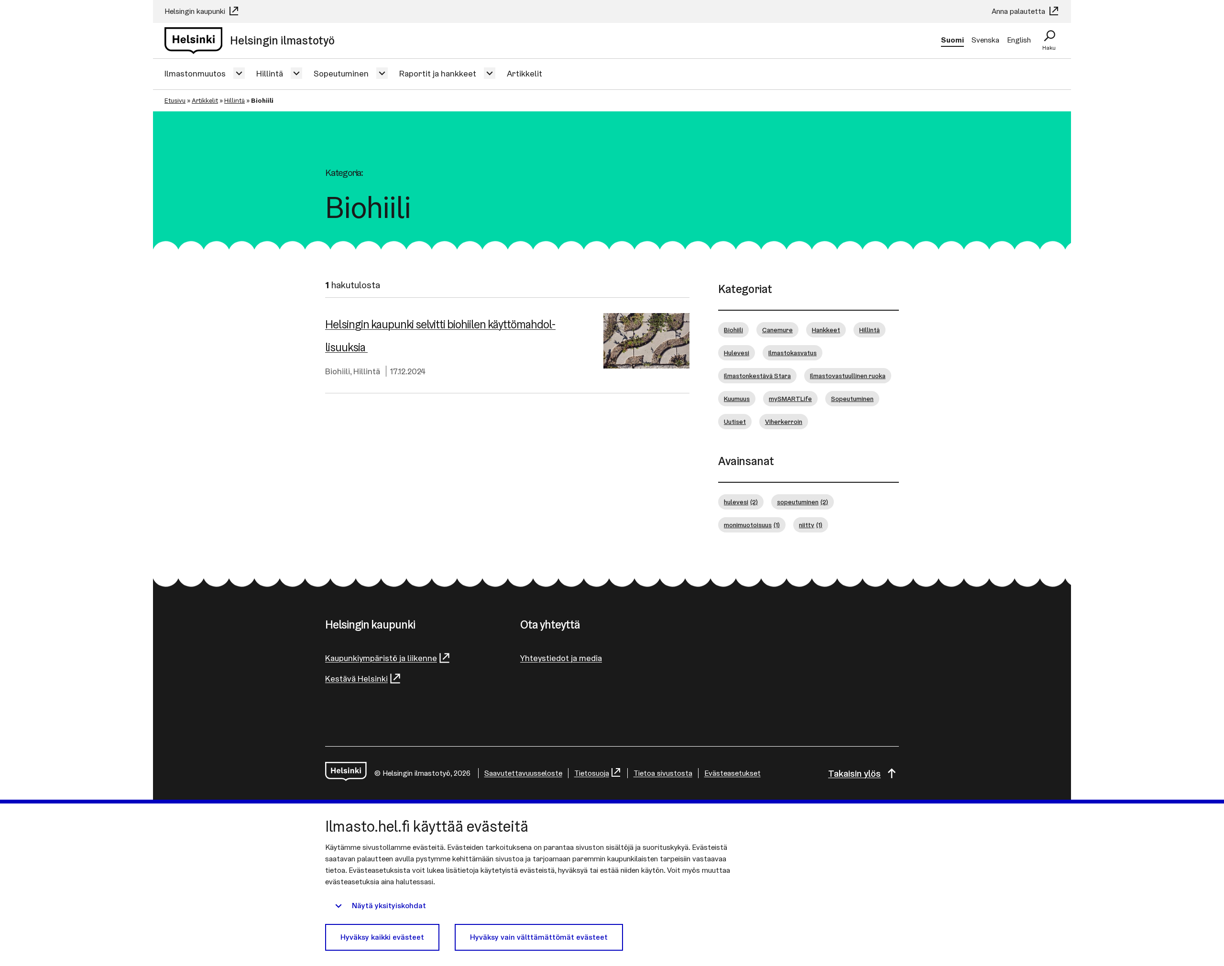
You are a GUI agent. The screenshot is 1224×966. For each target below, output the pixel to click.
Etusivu (175, 100)
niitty (810, 525)
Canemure (777, 330)
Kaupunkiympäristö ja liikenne (381, 657)
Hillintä (269, 73)
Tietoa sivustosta (663, 773)
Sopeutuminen (341, 73)
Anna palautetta (1019, 11)
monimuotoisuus (752, 525)
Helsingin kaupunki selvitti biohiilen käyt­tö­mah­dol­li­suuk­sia (440, 336)
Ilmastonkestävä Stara (757, 375)
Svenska (985, 40)
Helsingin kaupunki (195, 11)
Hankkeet (826, 330)
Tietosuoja (591, 773)
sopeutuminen (802, 502)
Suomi (952, 40)
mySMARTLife (790, 398)
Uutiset (735, 421)
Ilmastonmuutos (195, 73)
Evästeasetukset (732, 773)
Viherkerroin (783, 421)
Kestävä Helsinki (356, 678)
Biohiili (337, 371)
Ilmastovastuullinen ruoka (847, 375)
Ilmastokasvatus (792, 352)
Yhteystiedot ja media (561, 657)
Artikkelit (524, 73)
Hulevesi (736, 352)
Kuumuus (737, 398)
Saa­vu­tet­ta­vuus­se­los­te (523, 773)
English (1019, 40)
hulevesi (741, 502)
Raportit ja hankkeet (437, 73)
